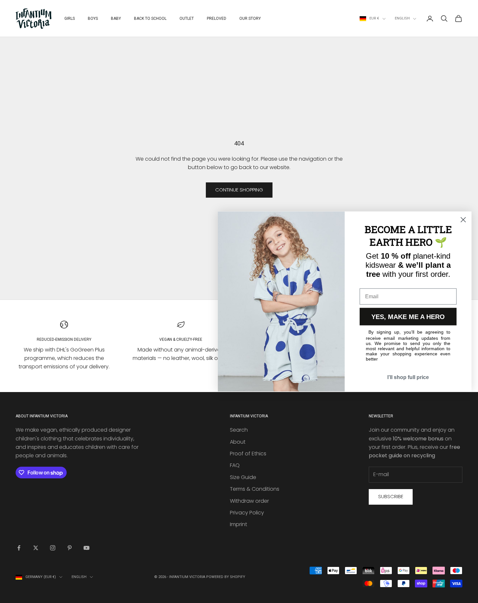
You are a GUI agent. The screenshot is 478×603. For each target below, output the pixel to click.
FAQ (235, 465)
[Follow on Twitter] (36, 548)
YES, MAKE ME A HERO (408, 316)
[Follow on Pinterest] (69, 548)
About (238, 442)
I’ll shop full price (408, 377)
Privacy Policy (247, 512)
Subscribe (390, 496)
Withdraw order (249, 501)
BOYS (93, 18)
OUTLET (186, 18)
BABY (116, 18)
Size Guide (243, 477)
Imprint (238, 524)
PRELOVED (216, 18)
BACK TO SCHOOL (150, 18)
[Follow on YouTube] (86, 548)
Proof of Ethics (248, 453)
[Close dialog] (463, 220)
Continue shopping (239, 189)
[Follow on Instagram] (52, 548)
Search (239, 430)
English (402, 18)
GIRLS (69, 18)
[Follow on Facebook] (19, 548)
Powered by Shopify (225, 577)
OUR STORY (250, 18)
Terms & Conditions (254, 489)
